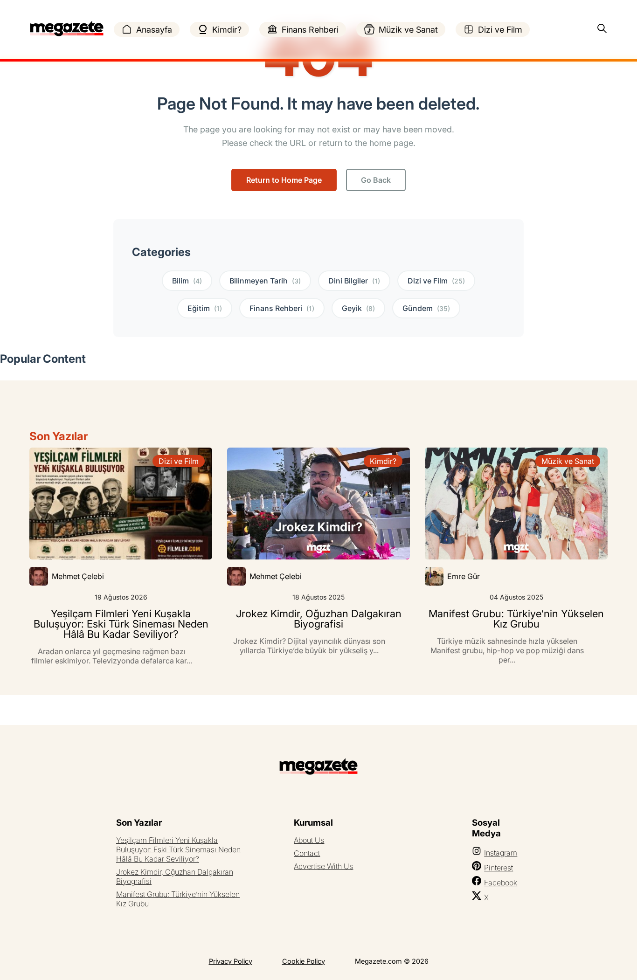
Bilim (187, 280)
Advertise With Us (323, 866)
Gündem (426, 308)
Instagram (500, 852)
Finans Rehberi (310, 30)
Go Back (376, 180)
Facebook (500, 882)
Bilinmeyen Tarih (265, 280)
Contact (307, 853)
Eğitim (204, 308)
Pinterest (498, 867)
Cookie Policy (303, 961)
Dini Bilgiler (354, 280)
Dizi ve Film (500, 30)
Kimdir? (227, 30)
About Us (309, 840)
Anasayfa (154, 30)
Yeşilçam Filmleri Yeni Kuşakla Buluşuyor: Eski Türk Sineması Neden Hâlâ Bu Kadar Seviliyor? (178, 849)
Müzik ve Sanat (408, 30)
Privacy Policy (230, 961)
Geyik (358, 308)
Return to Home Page (284, 180)
